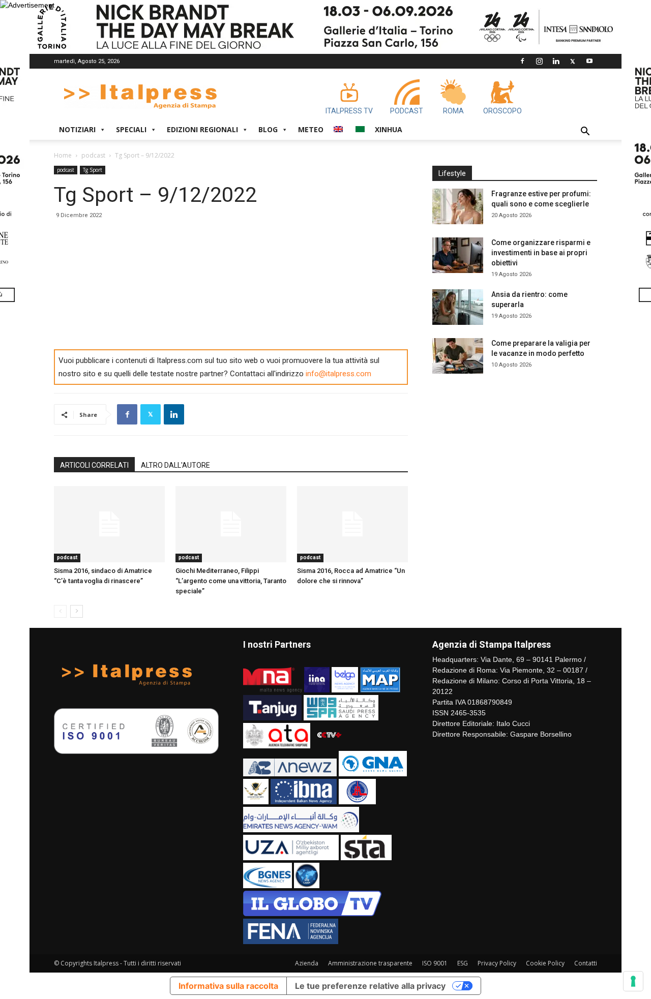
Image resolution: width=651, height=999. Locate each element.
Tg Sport (92, 169)
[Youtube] (589, 61)
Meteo (310, 129)
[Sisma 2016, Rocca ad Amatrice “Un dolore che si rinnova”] (352, 524)
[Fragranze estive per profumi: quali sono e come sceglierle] (457, 206)
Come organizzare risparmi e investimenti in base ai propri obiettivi (540, 252)
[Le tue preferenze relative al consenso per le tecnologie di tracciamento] (633, 981)
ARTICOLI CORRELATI (94, 465)
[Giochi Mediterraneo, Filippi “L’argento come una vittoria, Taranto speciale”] (230, 524)
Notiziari (77, 129)
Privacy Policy (497, 963)
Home (63, 155)
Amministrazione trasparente (370, 963)
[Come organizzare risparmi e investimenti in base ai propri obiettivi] (457, 255)
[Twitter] (572, 61)
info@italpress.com (338, 373)
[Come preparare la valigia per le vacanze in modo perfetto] (457, 356)
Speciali (131, 129)
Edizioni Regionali (202, 129)
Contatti (585, 963)
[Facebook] (522, 61)
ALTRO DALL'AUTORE (175, 465)
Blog (268, 129)
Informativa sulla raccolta (228, 986)
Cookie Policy (545, 963)
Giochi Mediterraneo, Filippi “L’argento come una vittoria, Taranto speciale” (230, 581)
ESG (462, 963)
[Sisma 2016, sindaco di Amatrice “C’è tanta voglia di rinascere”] (109, 524)
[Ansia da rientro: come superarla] (457, 307)
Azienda (306, 963)
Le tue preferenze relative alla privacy (370, 986)
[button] (585, 132)
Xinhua (388, 129)
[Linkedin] (556, 61)
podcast (93, 155)
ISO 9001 (435, 963)
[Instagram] (539, 61)
